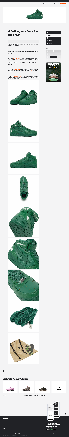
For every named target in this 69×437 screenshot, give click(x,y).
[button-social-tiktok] (19, 433)
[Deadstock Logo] (4, 3)
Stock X (32, 70)
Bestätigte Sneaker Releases (15, 379)
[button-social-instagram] (15, 433)
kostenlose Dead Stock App (16, 58)
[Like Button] (38, 38)
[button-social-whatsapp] (18, 433)
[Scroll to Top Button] (65, 414)
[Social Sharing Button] (3, 371)
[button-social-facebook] (16, 433)
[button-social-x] (21, 433)
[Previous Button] (3, 395)
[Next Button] (5, 395)
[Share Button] (35, 38)
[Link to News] (6, 3)
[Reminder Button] (37, 38)
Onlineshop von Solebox (16, 69)
